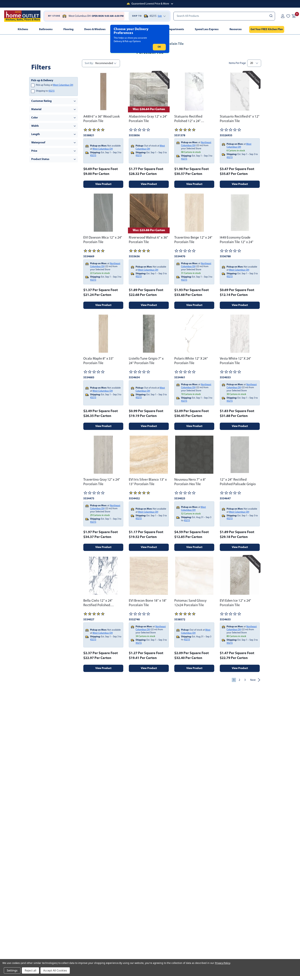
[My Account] (283, 16)
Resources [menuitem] (236, 29)
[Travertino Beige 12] (194, 212)
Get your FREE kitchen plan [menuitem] (267, 29)
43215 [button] (51, 91)
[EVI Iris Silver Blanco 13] (149, 454)
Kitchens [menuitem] (23, 29)
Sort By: (89, 63)
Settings (12, 970)
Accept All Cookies (55, 970)
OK (159, 47)
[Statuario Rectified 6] (240, 91)
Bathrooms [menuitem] (46, 29)
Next (253, 680)
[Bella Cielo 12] (103, 575)
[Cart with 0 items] (294, 16)
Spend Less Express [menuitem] (207, 29)
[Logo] (22, 16)
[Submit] (271, 16)
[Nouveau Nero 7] (194, 454)
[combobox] (224, 16)
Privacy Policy (222, 963)
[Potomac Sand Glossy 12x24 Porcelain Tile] (194, 575)
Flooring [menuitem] (68, 29)
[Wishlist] (288, 16)
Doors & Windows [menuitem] (95, 29)
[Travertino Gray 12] (103, 454)
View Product (103, 184)
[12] (240, 454)
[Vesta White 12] (240, 333)
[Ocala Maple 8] (103, 333)
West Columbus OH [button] (63, 85)
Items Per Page (237, 63)
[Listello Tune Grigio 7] (149, 333)
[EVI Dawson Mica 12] (103, 212)
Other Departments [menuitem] (172, 29)
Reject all (30, 970)
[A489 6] (103, 91)
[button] (150, 4)
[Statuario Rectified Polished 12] (194, 91)
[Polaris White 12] (194, 333)
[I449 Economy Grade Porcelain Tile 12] (240, 212)
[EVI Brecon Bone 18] (149, 575)
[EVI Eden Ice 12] (240, 575)
